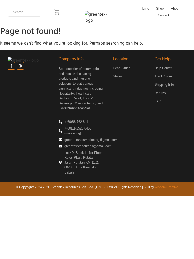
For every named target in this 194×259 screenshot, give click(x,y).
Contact (163, 15)
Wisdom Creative (166, 187)
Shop (160, 8)
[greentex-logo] (97, 17)
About (175, 8)
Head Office (121, 68)
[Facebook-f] (11, 66)
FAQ (158, 101)
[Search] (35, 12)
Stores (118, 76)
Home (144, 8)
